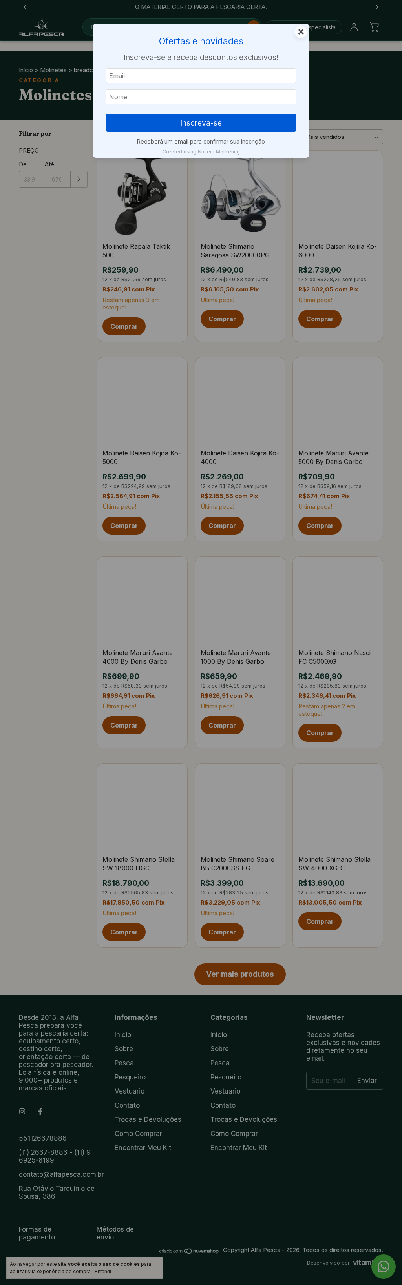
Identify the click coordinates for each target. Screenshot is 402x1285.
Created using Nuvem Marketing (201, 152)
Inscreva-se (201, 122)
